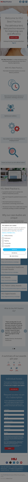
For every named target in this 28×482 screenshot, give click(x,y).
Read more (19, 230)
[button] (14, 232)
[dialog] (14, 240)
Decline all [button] (14, 253)
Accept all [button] (14, 249)
